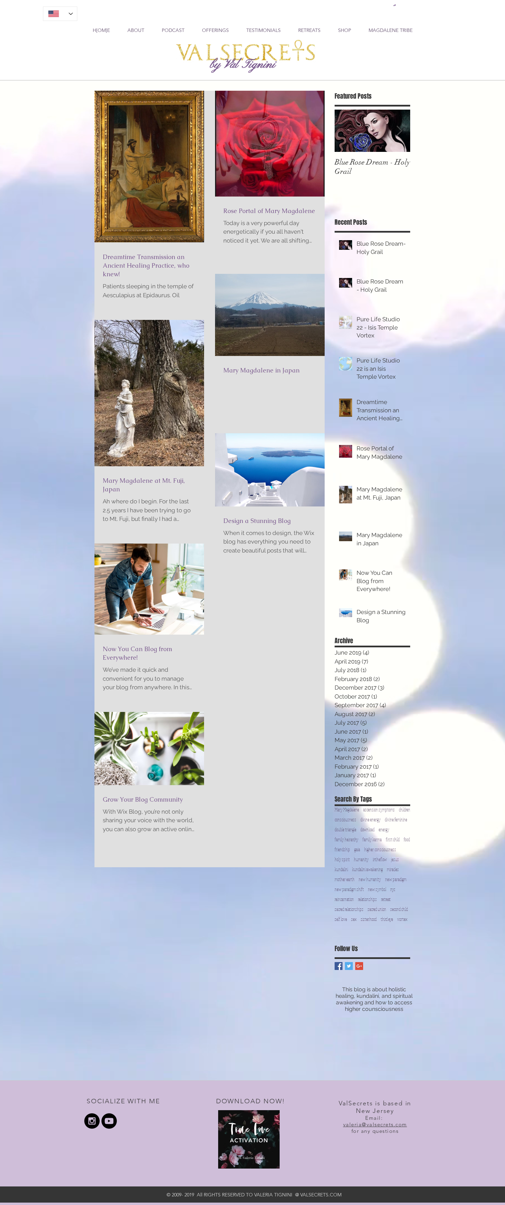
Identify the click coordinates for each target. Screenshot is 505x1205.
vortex (402, 919)
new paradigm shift (349, 889)
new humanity (370, 879)
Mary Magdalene (347, 810)
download (367, 830)
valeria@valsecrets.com (375, 1124)
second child (399, 909)
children (404, 810)
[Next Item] (399, 130)
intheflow (380, 859)
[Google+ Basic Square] (359, 966)
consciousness (345, 820)
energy (384, 830)
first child (393, 840)
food (407, 840)
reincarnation (344, 899)
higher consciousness (380, 849)
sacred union (377, 909)
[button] (394, 5)
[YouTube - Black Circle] (109, 1121)
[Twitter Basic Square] (349, 966)
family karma (372, 840)
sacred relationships (349, 909)
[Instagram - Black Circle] (92, 1121)
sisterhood (369, 919)
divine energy (370, 820)
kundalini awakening (367, 869)
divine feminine (396, 820)
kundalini (341, 869)
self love (341, 919)
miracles (393, 869)
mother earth (345, 879)
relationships (367, 899)
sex (354, 919)
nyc (392, 889)
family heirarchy (346, 840)
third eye (387, 919)
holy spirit (342, 859)
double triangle (345, 830)
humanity (361, 859)
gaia (357, 849)
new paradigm (395, 879)
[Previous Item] (346, 130)
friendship (342, 849)
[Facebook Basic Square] (339, 966)
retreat (386, 899)
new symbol (377, 889)
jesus (395, 859)
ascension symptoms (379, 810)
